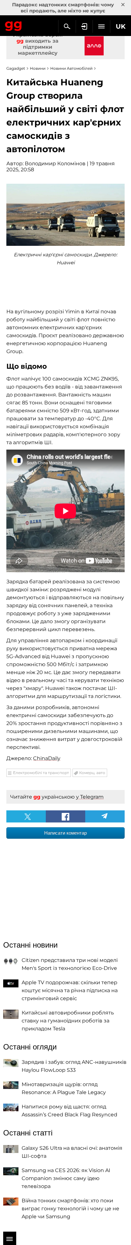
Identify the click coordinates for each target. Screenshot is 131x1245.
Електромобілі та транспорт (41, 772)
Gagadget (13, 24)
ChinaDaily (46, 758)
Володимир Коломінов (55, 163)
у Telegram (90, 797)
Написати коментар (65, 833)
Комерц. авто (92, 772)
